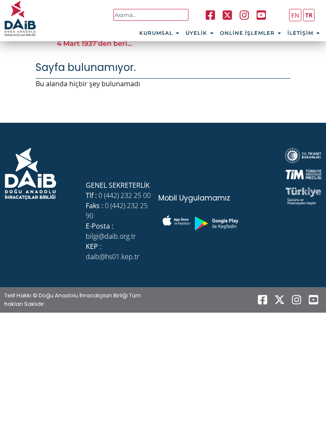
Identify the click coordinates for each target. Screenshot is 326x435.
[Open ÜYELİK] (211, 33)
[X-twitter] (279, 299)
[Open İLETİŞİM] (317, 33)
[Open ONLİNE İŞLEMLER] (279, 33)
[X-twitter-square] (227, 14)
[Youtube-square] (261, 14)
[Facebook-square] (210, 14)
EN (295, 15)
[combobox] (150, 15)
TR (308, 15)
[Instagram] (244, 14)
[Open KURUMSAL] (177, 33)
